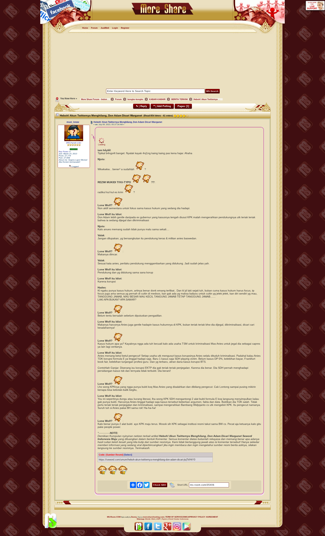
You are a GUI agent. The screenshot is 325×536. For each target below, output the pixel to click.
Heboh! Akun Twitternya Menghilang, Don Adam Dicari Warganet (127, 122)
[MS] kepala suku (73, 143)
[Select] (128, 455)
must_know (73, 122)
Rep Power (63, 152)
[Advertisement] (163, 60)
